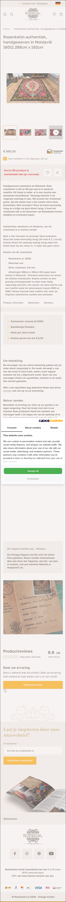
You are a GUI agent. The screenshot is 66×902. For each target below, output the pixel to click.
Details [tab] (54, 427)
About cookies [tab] (33, 427)
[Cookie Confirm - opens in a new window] (51, 421)
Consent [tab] (11, 427)
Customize (33, 478)
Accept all (33, 471)
